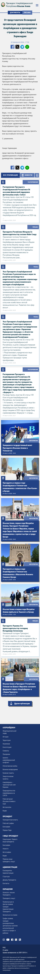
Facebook (12, 940)
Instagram (4, 940)
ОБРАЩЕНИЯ (8, 889)
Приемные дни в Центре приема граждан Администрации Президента (8, 907)
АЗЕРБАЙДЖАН (9, 728)
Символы (6, 751)
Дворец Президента (9, 880)
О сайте (5, 950)
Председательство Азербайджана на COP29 (9, 793)
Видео (5, 811)
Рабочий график (8, 823)
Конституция (7, 747)
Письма (27, 13)
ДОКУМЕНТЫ (15, 13)
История (5, 737)
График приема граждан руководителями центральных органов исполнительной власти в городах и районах (10, 926)
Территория (7, 740)
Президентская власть (10, 820)
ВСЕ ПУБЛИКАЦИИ (10, 175)
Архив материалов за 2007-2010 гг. (15, 953)
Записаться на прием (10, 915)
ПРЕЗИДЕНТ (7, 816)
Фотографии (7, 852)
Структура (6, 876)
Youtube (7, 940)
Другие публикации (22, 703)
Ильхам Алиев (23, 6)
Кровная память (8, 773)
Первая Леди (7, 830)
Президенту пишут (9, 898)
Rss (20, 940)
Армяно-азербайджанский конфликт (9, 760)
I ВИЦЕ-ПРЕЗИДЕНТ (10, 836)
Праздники (6, 754)
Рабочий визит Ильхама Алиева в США (9, 801)
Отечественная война (10, 766)
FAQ (4, 948)
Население (6, 744)
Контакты (6, 883)
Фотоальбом (7, 807)
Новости (5, 849)
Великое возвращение (10, 769)
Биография (6, 827)
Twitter (16, 940)
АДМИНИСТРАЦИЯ (10, 867)
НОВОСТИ (28, 175)
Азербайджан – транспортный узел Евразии (9, 785)
